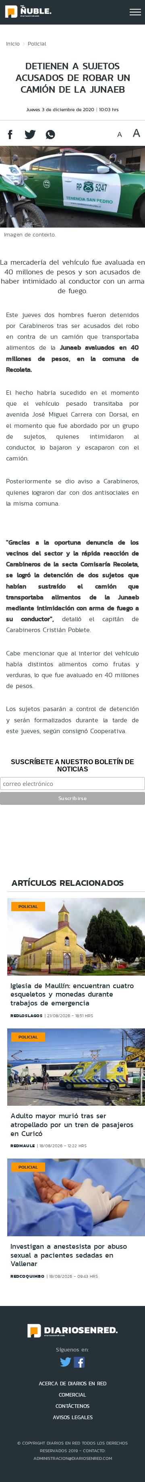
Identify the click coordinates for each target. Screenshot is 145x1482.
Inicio (13, 43)
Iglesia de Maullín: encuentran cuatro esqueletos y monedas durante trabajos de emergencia (72, 994)
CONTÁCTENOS (72, 1406)
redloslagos (26, 1015)
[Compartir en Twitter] (30, 138)
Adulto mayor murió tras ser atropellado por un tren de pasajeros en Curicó (71, 1124)
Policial (37, 43)
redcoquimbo (27, 1276)
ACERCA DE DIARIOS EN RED (72, 1383)
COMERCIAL (72, 1395)
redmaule (22, 1145)
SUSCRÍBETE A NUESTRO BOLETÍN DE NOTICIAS (72, 766)
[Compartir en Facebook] (10, 138)
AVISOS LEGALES (73, 1417)
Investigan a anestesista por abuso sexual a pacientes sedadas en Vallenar (68, 1255)
